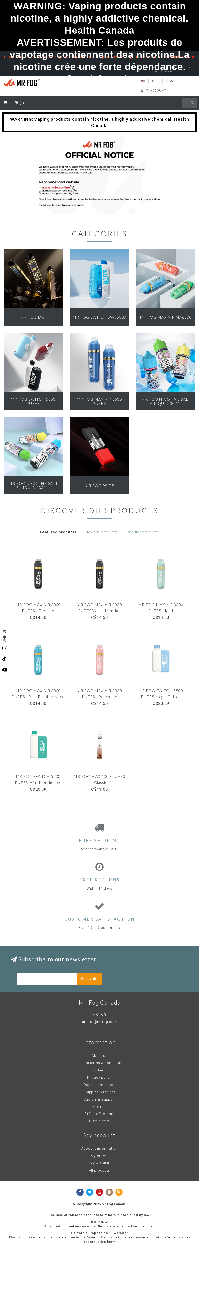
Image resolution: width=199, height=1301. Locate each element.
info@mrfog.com (102, 1022)
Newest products (101, 532)
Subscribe (90, 979)
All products (99, 1170)
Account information (99, 1148)
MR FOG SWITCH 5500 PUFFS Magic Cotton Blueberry (160, 696)
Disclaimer (99, 1070)
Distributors (99, 1121)
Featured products (58, 532)
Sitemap (99, 1107)
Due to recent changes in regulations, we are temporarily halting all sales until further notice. (98, 57)
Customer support (99, 1099)
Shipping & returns (99, 1092)
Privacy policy (99, 1077)
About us (100, 1056)
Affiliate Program (99, 1114)
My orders (99, 1156)
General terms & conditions (100, 1063)
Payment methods (100, 1085)
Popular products (143, 532)
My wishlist (99, 1163)
